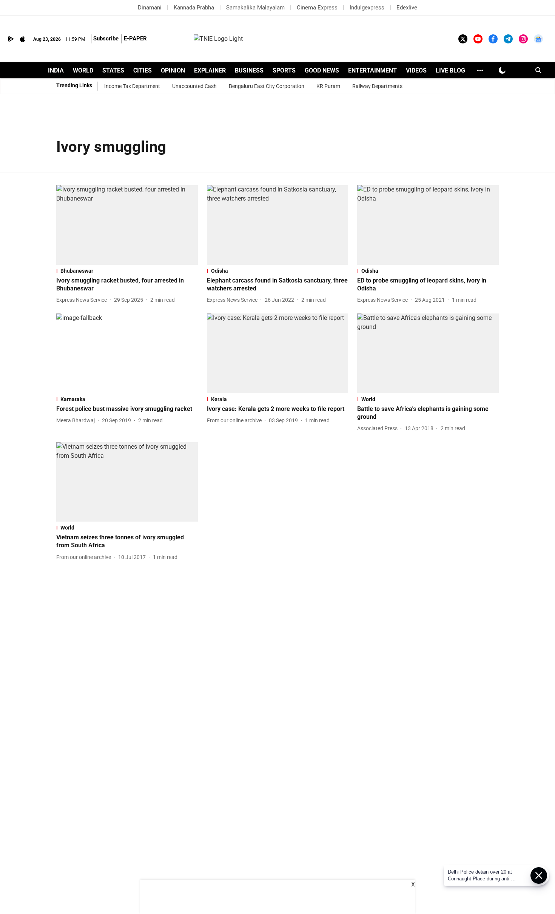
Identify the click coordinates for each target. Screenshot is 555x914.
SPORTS (284, 70)
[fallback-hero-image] (127, 225)
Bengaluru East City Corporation (266, 86)
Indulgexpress (367, 7)
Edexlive (406, 7)
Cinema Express (317, 7)
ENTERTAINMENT (372, 70)
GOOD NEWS (322, 70)
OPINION (173, 70)
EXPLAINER (210, 70)
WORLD (83, 70)
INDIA (56, 70)
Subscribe (106, 38)
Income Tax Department (132, 86)
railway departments (377, 86)
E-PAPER (135, 38)
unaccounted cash (194, 86)
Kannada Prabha (194, 7)
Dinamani (150, 7)
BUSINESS (249, 70)
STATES (113, 70)
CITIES (142, 70)
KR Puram (328, 86)
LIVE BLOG (450, 70)
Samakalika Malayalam (255, 7)
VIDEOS (416, 70)
